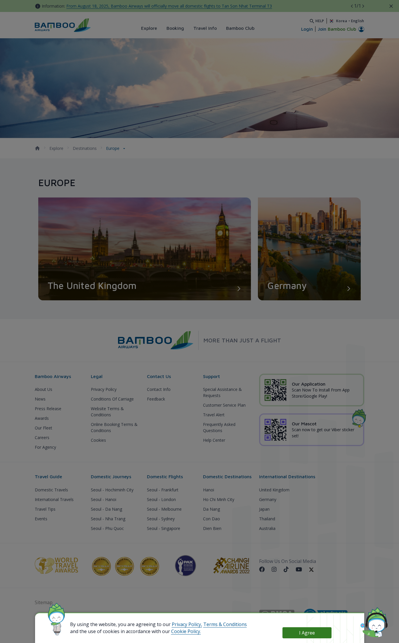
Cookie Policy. (186, 631)
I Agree (307, 633)
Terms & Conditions (225, 624)
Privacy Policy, (187, 624)
